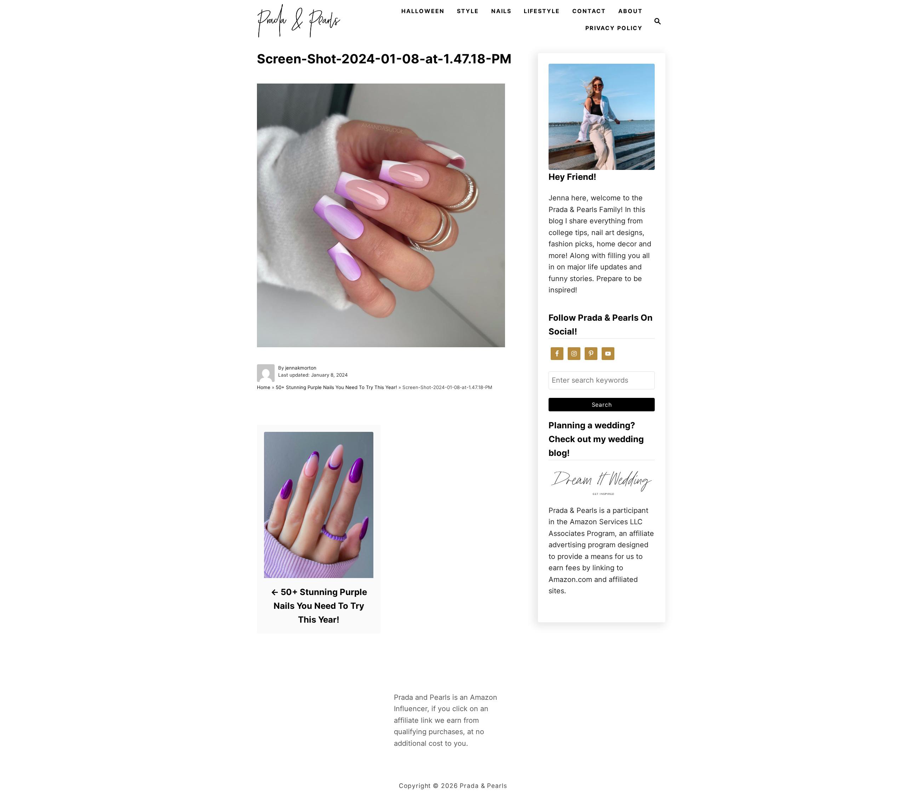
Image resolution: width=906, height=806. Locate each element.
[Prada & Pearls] (296, 21)
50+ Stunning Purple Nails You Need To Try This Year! (336, 387)
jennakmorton (300, 368)
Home (263, 387)
